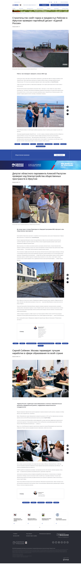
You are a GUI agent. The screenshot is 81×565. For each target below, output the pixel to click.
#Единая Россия (26, 502)
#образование (49, 502)
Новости (24, 13)
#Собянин (56, 502)
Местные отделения (40, 8)
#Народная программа (40, 146)
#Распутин (40, 345)
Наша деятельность (30, 8)
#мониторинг (65, 343)
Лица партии (21, 8)
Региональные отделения (45, 533)
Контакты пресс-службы (31, 535)
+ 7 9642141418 (63, 535)
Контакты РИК (16, 535)
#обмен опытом (41, 502)
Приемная (48, 8)
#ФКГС (58, 343)
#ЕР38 (16, 343)
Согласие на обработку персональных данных (20, 556)
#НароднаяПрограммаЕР (31, 343)
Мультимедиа (56, 8)
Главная (13, 13)
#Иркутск (22, 343)
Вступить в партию (65, 8)
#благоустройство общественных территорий (46, 343)
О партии (13, 8)
